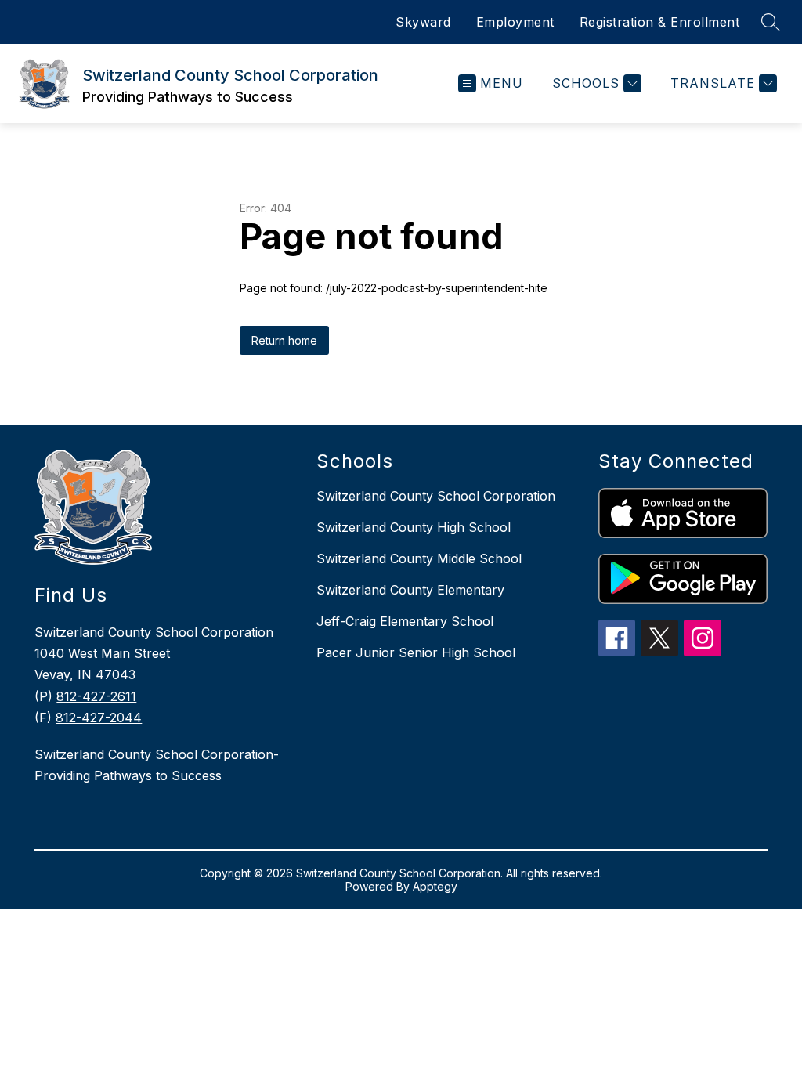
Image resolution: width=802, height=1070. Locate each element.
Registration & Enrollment (660, 22)
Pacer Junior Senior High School (415, 652)
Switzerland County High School (413, 527)
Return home (284, 340)
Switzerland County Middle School (419, 558)
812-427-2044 (99, 717)
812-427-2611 (96, 696)
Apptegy (435, 886)
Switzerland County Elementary (410, 590)
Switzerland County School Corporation (435, 496)
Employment (515, 22)
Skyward (423, 22)
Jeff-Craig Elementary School (404, 621)
